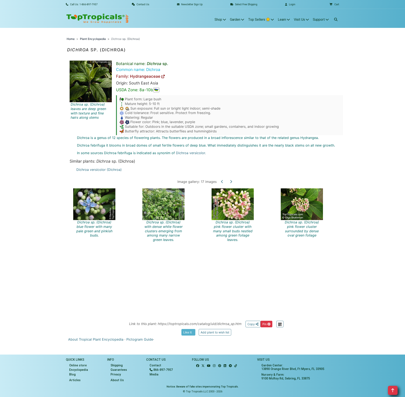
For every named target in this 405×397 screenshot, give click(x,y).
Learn (282, 20)
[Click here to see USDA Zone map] (156, 90)
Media (154, 374)
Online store (78, 365)
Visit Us (300, 20)
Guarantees (119, 370)
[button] (334, 4)
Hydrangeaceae (145, 76)
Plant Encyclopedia (93, 39)
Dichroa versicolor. (191, 153)
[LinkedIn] (225, 366)
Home (71, 39)
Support (319, 20)
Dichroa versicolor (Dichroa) (99, 169)
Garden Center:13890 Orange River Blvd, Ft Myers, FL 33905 (292, 367)
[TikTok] (235, 366)
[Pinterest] (219, 366)
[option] (206, 249)
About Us (117, 380)
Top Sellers (257, 20)
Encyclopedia (78, 370)
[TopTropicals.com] (97, 18)
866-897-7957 (163, 370)
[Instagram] (214, 366)
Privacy (116, 374)
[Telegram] (230, 366)
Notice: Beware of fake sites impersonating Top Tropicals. (203, 386)
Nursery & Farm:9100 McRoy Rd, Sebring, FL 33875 (285, 376)
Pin (264, 324)
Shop (219, 20)
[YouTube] (208, 366)
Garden (235, 20)
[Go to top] (393, 390)
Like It (187, 332)
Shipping (117, 365)
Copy (251, 324)
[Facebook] (197, 366)
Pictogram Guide (139, 339)
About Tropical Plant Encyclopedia (95, 339)
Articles (75, 380)
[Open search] (335, 18)
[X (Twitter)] (203, 366)
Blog (72, 374)
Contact (155, 365)
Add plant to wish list (215, 332)
